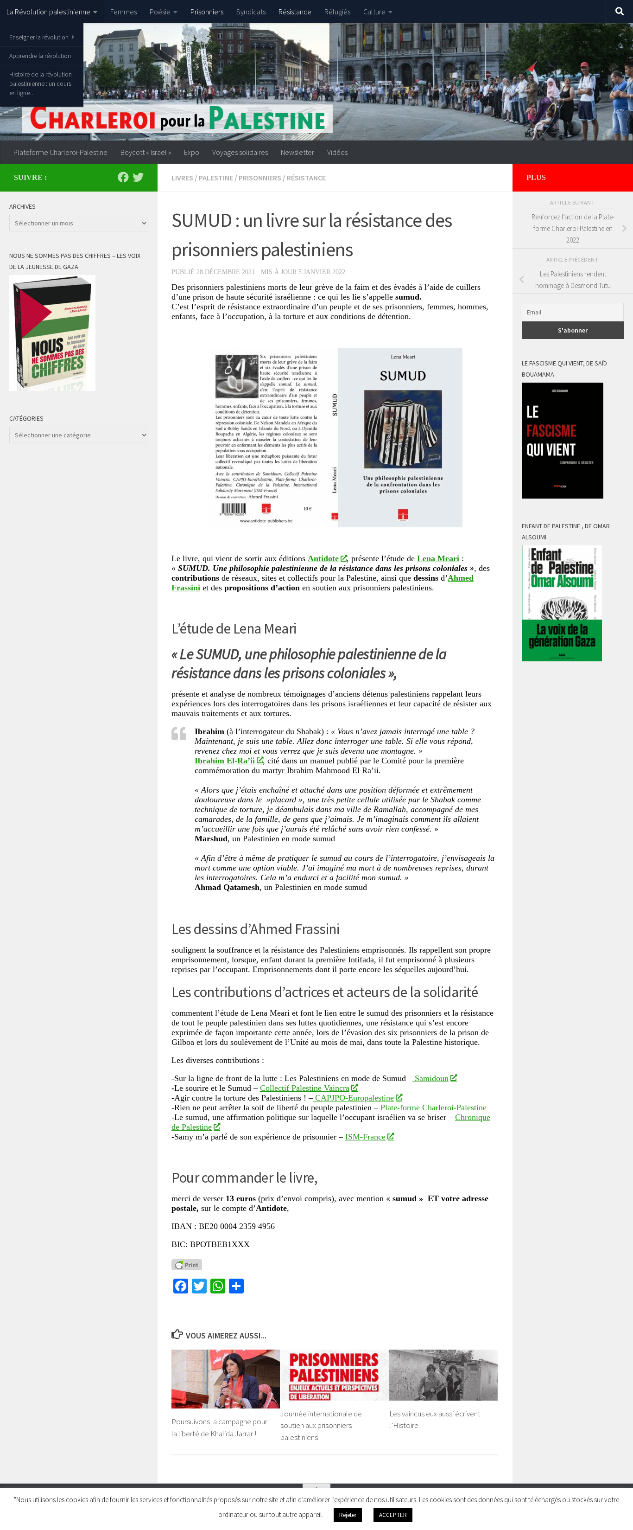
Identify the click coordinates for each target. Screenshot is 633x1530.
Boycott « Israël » (145, 152)
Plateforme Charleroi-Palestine (60, 152)
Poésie (160, 11)
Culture (374, 11)
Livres (182, 177)
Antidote (323, 558)
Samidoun (430, 1078)
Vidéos (337, 152)
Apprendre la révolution (40, 55)
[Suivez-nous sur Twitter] (138, 177)
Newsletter (297, 152)
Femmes (123, 11)
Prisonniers (206, 11)
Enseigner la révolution (39, 37)
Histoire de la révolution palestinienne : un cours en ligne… (40, 83)
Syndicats (251, 11)
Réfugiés (337, 11)
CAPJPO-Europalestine (353, 1097)
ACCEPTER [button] (393, 1515)
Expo (191, 152)
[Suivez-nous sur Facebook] (123, 177)
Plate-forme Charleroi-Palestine (433, 1107)
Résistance (295, 11)
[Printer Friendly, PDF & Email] (186, 1264)
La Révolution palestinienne (48, 11)
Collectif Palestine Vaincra (304, 1088)
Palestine (216, 177)
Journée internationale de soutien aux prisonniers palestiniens (321, 1425)
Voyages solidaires (240, 152)
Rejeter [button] (347, 1515)
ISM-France (365, 1136)
